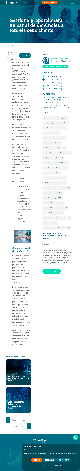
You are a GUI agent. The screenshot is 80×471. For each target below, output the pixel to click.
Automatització (48, 118)
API (54, 183)
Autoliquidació (59, 158)
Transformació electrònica (51, 178)
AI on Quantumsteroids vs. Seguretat (18, 426)
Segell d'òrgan (64, 123)
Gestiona (63, 138)
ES (17, 2)
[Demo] (75, 437)
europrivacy (47, 193)
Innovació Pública (55, 173)
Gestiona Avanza (61, 128)
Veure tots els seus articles (55, 67)
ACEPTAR (36, 460)
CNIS (69, 218)
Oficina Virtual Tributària (50, 163)
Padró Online (47, 183)
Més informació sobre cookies (51, 465)
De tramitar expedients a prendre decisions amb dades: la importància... (56, 107)
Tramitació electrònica (64, 228)
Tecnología (58, 143)
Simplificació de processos (51, 123)
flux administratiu (63, 208)
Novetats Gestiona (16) (53, 86)
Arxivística (63, 178)
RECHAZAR (49, 460)
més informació (56, 262)
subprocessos (60, 203)
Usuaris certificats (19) (53, 76)
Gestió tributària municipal (56, 213)
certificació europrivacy (50, 198)
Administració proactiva (60, 118)
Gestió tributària (63, 163)
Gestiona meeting (48, 143)
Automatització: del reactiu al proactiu (55, 103)
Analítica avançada (61, 148)
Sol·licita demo (49, 3)
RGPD (60, 198)
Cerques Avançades (65, 153)
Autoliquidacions (60, 218)
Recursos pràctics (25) (53, 89)
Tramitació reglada (49, 203)
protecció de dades (57, 193)
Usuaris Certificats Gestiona (51, 138)
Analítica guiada (48, 158)
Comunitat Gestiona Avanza (51, 133)
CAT (21, 2)
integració (46, 188)
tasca (45, 213)
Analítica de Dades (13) (53, 83)
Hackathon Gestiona (49, 128)
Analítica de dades (48, 148)
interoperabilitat (61, 183)
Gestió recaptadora (49, 218)
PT (26, 2)
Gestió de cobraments (62, 168)
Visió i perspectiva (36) (53, 79)
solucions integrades (64, 188)
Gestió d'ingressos (49, 168)
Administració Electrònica (51, 153)
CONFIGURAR (64, 460)
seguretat (53, 188)
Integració (54, 223)
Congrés (46, 173)
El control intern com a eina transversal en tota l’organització (20, 420)
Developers (46, 223)
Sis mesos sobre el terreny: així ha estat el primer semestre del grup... (56, 99)
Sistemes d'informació (50, 228)
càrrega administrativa (50, 208)
